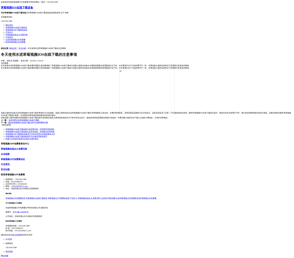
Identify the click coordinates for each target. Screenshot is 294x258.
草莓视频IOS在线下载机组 (16, 27)
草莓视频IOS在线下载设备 (17, 7)
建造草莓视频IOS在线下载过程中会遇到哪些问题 (28, 122)
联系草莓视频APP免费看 (15, 42)
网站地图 (112, 198)
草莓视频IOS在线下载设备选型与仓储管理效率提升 (26, 136)
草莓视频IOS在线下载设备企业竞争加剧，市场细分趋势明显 (30, 132)
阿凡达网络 (16, 235)
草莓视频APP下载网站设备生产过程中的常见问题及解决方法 (30, 134)
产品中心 (9, 32)
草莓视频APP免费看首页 (15, 198)
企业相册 (5, 154)
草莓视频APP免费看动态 (13, 159)
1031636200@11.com (19, 186)
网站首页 (9, 25)
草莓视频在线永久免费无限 (17, 35)
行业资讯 (9, 37)
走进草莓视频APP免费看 (15, 40)
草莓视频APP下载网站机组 (16, 30)
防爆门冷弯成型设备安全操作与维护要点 (22, 139)
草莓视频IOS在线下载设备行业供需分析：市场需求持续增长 (30, 129)
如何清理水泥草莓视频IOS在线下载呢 (24, 120)
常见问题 (22, 48)
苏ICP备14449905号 (21, 212)
